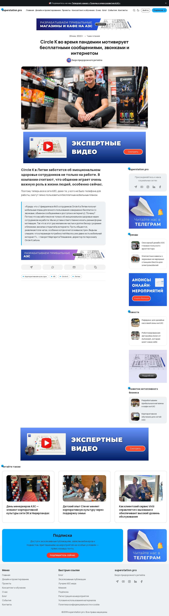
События (112, 10)
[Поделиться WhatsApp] (53, 267)
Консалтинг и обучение (83, 10)
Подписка (158, 10)
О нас (98, 10)
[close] (166, 3)
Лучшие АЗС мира (67, 583)
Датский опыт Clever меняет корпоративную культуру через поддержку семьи (83, 510)
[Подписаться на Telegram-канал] (147, 545)
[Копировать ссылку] (95, 267)
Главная (30, 10)
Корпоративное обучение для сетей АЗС (151, 417)
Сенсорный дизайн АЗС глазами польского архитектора (153, 245)
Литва (77, 276)
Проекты (66, 10)
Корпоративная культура (36, 276)
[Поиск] (134, 10)
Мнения (62, 587)
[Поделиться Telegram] (31, 267)
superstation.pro (76, 612)
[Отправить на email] (74, 267)
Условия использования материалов (77, 600)
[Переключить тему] (138, 10)
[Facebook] (160, 186)
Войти (146, 10)
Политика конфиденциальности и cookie (79, 604)
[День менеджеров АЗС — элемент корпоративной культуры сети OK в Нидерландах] (28, 488)
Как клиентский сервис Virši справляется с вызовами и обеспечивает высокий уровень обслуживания (139, 511)
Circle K (65, 276)
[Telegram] (135, 186)
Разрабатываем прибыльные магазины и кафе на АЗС (153, 403)
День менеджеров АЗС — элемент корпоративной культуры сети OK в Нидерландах (27, 510)
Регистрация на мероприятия (73, 596)
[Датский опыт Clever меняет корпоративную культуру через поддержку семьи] (84, 488)
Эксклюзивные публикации (72, 579)
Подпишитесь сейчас (62, 555)
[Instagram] (147, 186)
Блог (104, 10)
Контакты (123, 10)
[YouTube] (141, 186)
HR (54, 276)
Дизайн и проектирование (48, 10)
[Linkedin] (153, 186)
